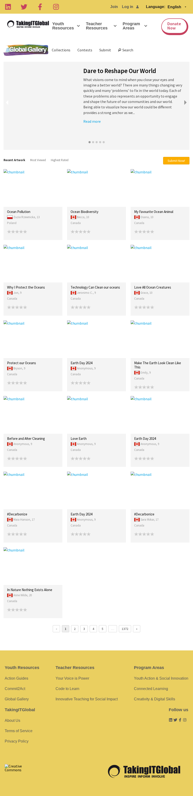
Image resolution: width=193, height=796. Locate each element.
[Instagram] (56, 7)
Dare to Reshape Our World (119, 71)
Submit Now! (176, 161)
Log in (127, 7)
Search (127, 50)
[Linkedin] (8, 7)
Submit (105, 50)
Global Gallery (26, 50)
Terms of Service (18, 731)
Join (114, 7)
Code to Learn (67, 689)
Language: (155, 7)
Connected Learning (151, 689)
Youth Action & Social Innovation (161, 678)
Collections (61, 50)
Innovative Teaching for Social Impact (87, 699)
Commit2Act (15, 689)
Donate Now (174, 26)
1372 (125, 629)
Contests (84, 50)
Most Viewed (38, 160)
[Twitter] (24, 7)
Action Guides (16, 678)
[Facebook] (40, 7)
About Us (12, 720)
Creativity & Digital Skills (154, 699)
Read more (92, 121)
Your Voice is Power (72, 678)
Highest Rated (59, 160)
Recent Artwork (14, 160)
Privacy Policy (16, 741)
